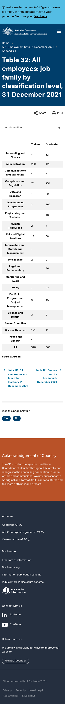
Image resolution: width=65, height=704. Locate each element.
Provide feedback (15, 661)
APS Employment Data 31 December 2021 (28, 47)
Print (60, 113)
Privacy (7, 690)
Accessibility (10, 696)
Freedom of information (16, 560)
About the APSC (12, 525)
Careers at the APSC (15, 539)
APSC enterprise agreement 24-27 (23, 532)
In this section (13, 127)
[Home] (32, 31)
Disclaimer (28, 696)
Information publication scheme (21, 574)
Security (21, 690)
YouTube (16, 626)
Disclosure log (11, 567)
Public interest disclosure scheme (23, 582)
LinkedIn (16, 616)
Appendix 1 (9, 51)
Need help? (36, 690)
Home (5, 43)
